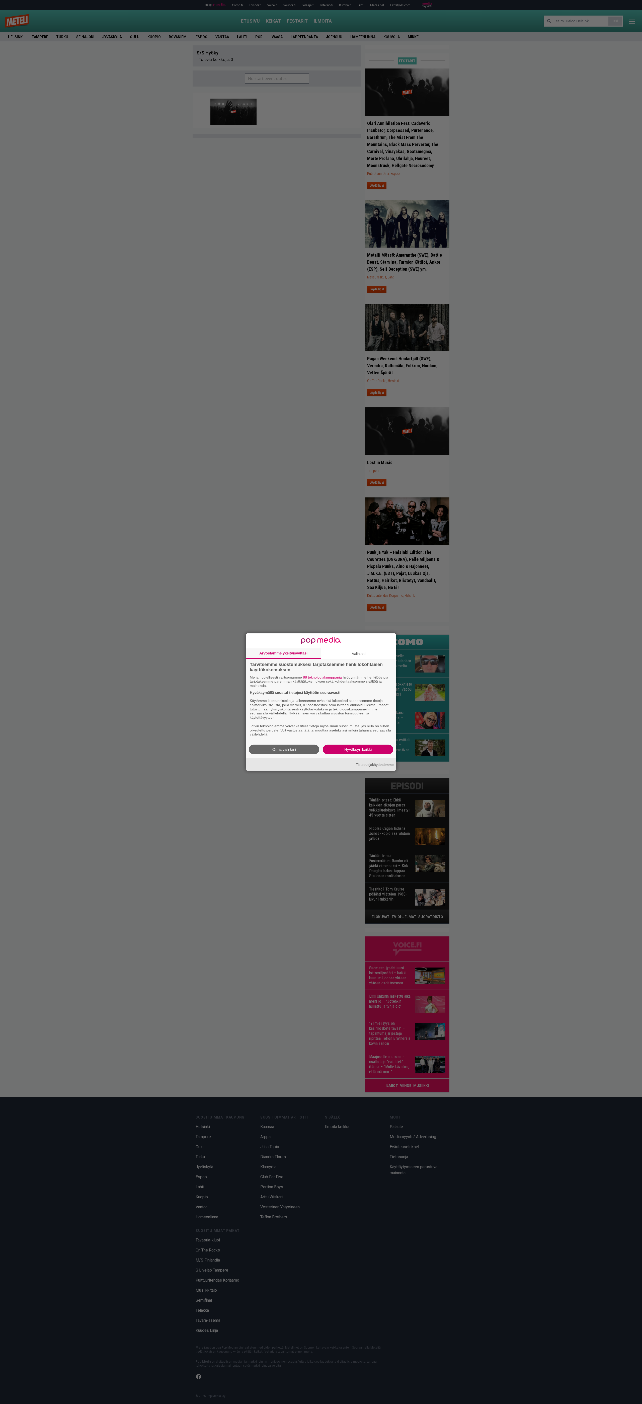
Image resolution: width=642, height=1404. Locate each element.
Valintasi (358, 653)
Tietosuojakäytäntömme (375, 764)
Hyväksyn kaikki (358, 749)
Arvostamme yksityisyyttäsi (283, 653)
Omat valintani (284, 749)
